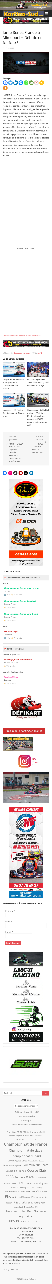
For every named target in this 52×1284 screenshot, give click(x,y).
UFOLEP (14, 1221)
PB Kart (44, 1192)
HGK (14, 1183)
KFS (32, 1187)
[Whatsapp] (26, 82)
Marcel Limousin (12, 1191)
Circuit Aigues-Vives (17, 1160)
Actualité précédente (16, 448)
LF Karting (38, 1188)
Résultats (20, 1202)
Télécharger (36, 335)
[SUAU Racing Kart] (26, 1064)
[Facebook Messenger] (21, 82)
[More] (5, 88)
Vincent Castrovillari (35, 1222)
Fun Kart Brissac (40, 1178)
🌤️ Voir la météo (17, 595)
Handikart (7, 1184)
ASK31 (19, 1132)
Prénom (10, 911)
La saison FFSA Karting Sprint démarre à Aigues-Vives (14, 413)
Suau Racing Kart (36, 1202)
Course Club (36, 1170)
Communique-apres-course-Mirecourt (17, 335)
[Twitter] (10, 82)
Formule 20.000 (24, 1177)
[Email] (31, 82)
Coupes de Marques (22, 353)
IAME (40, 353)
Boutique (27, 1120)
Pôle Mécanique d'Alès (26, 1197)
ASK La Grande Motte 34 (34, 1132)
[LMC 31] (26, 997)
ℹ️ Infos (7, 595)
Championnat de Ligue (25, 1150)
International (34, 1183)
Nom (8, 921)
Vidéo (23, 1221)
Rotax (9, 1202)
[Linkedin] (15, 82)
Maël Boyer (26, 1191)
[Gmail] (36, 82)
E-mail (9, 932)
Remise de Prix (41, 1197)
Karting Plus (24, 1187)
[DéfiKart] (26, 707)
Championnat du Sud (26, 1156)
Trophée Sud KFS (30, 1207)
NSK (33, 1191)
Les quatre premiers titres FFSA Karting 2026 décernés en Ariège (38, 382)
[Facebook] (5, 82)
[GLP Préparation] (26, 522)
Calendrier (28, 1135)
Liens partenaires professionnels (27, 1124)
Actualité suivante (37, 444)
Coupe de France (16, 1171)
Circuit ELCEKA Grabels (36, 1161)
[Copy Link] (41, 82)
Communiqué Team (35, 1165)
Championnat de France (25, 1144)
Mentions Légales (27, 1116)
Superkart (18, 1206)
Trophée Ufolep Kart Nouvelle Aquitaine (26, 1213)
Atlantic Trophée (15, 1135)
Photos (10, 1196)
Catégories (38, 1136)
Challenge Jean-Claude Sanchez (25, 1139)
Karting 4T (14, 1187)
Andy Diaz (11, 1132)
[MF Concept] (26, 852)
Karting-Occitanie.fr (11, 1269)
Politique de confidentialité (27, 1112)
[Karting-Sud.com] (26, 5)
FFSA (10, 1176)
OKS (38, 1191)
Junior (45, 1183)
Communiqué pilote (12, 1165)
